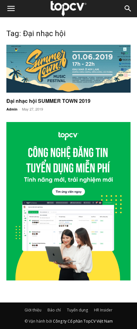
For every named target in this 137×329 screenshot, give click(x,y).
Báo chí (54, 310)
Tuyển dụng (77, 310)
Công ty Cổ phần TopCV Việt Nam (83, 321)
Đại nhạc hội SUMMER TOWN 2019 (48, 100)
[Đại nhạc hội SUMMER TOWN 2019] (68, 69)
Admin (12, 109)
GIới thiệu (33, 310)
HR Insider (103, 310)
